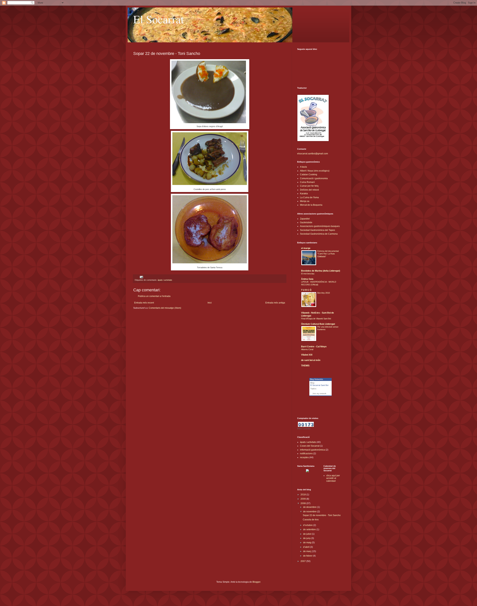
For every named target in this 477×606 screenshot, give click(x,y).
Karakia (304, 193)
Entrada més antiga (275, 302)
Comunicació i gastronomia (314, 178)
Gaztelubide (306, 222)
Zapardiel (305, 218)
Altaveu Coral (307, 349)
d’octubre (308, 525)
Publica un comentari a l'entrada (154, 296)
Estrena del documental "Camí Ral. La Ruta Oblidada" (328, 254)
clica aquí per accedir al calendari (333, 478)
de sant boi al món (310, 360)
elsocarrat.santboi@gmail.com (312, 153)
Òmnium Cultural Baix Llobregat (318, 324)
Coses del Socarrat (309, 446)
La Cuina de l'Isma (309, 197)
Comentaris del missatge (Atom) (165, 308)
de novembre (310, 511)
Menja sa (304, 201)
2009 (303, 499)
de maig (307, 542)
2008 (303, 503)
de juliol (307, 534)
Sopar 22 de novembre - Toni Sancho (322, 515)
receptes (304, 457)
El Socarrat (158, 19)
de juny (307, 538)
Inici (210, 302)
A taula (303, 167)
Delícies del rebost (309, 190)
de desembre (310, 507)
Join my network (319, 393)
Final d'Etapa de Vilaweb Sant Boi (316, 318)
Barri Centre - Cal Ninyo (313, 346)
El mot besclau (307, 273)
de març (307, 551)
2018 (303, 494)
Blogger (256, 582)
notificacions (306, 453)
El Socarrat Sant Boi (319, 385)
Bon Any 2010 (323, 293)
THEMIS (305, 365)
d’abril (306, 547)
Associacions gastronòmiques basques (320, 226)
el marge (305, 248)
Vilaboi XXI (306, 354)
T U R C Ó (306, 290)
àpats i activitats (165, 280)
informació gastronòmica (312, 449)
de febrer (308, 555)
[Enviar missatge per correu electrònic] (141, 277)
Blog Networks (316, 379)
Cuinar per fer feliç (309, 186)
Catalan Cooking (308, 174)
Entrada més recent (144, 302)
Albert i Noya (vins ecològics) (314, 170)
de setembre (309, 529)
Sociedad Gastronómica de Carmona (319, 234)
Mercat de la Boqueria (311, 205)
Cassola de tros (311, 519)
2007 (303, 561)
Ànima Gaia (307, 279)
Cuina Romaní (307, 182)
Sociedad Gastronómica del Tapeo (317, 230)
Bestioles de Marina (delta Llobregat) (320, 270)
